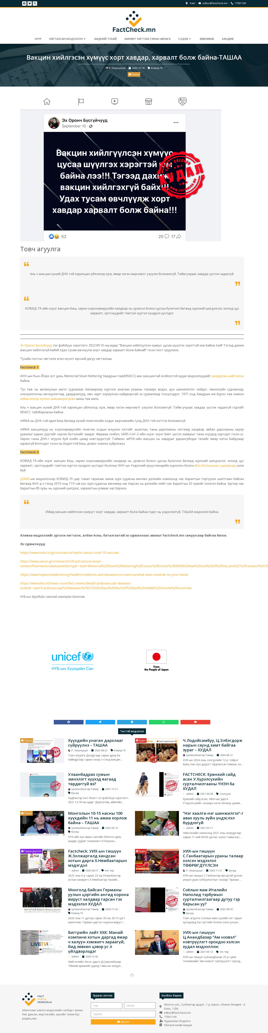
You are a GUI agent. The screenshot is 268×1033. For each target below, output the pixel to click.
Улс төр (109, 870)
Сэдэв (183, 39)
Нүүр (38, 39)
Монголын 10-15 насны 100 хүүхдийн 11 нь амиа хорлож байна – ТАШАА (97, 818)
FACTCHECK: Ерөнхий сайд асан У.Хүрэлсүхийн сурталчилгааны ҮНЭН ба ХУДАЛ (209, 781)
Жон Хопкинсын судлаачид (215, 465)
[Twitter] (29, 3)
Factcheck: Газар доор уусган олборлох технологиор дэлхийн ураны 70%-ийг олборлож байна (212, 983)
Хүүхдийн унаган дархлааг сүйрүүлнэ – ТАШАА (95, 743)
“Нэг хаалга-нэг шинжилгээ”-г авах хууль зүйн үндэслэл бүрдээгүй (213, 818)
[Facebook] (24, 3)
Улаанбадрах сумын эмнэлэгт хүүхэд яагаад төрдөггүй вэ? (92, 779)
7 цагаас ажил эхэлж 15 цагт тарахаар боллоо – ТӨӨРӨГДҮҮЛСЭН (96, 980)
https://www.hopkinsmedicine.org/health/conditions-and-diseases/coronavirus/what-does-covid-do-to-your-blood (104, 574)
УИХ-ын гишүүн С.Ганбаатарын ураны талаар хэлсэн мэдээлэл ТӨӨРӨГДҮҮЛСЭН (213, 858)
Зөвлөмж (207, 39)
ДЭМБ (24, 479)
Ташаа (135, 74)
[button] (69, 722)
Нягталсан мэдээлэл (66, 39)
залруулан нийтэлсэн (227, 376)
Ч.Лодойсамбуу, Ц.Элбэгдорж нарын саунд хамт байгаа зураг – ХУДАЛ (212, 745)
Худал (142, 740)
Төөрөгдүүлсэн (32, 851)
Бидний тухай (105, 39)
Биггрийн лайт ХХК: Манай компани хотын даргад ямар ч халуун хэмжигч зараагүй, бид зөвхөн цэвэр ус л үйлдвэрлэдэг (98, 942)
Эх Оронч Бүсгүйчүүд (36, 345)
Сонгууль (225, 793)
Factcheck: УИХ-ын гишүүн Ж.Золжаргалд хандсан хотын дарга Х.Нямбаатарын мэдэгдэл (97, 858)
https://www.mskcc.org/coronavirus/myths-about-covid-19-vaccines (69, 552)
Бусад (75, 793)
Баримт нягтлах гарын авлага (147, 39)
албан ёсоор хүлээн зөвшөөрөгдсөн (47, 399)
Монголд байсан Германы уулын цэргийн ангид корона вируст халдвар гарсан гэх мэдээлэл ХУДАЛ (98, 897)
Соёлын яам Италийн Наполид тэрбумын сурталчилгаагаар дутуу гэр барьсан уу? (211, 897)
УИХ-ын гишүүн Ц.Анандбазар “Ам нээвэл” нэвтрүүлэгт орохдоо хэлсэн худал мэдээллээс (211, 939)
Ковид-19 (156, 68)
